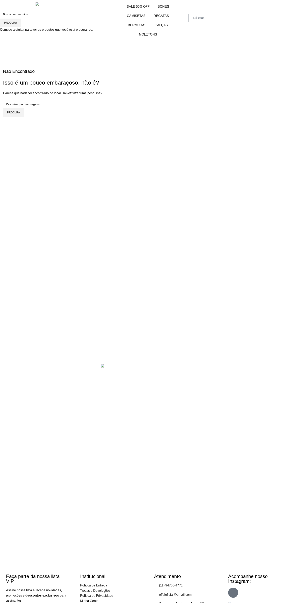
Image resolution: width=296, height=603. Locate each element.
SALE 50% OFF (138, 6)
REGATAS (161, 16)
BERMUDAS (137, 25)
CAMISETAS (136, 16)
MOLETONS (148, 34)
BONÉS (163, 6)
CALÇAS (161, 25)
